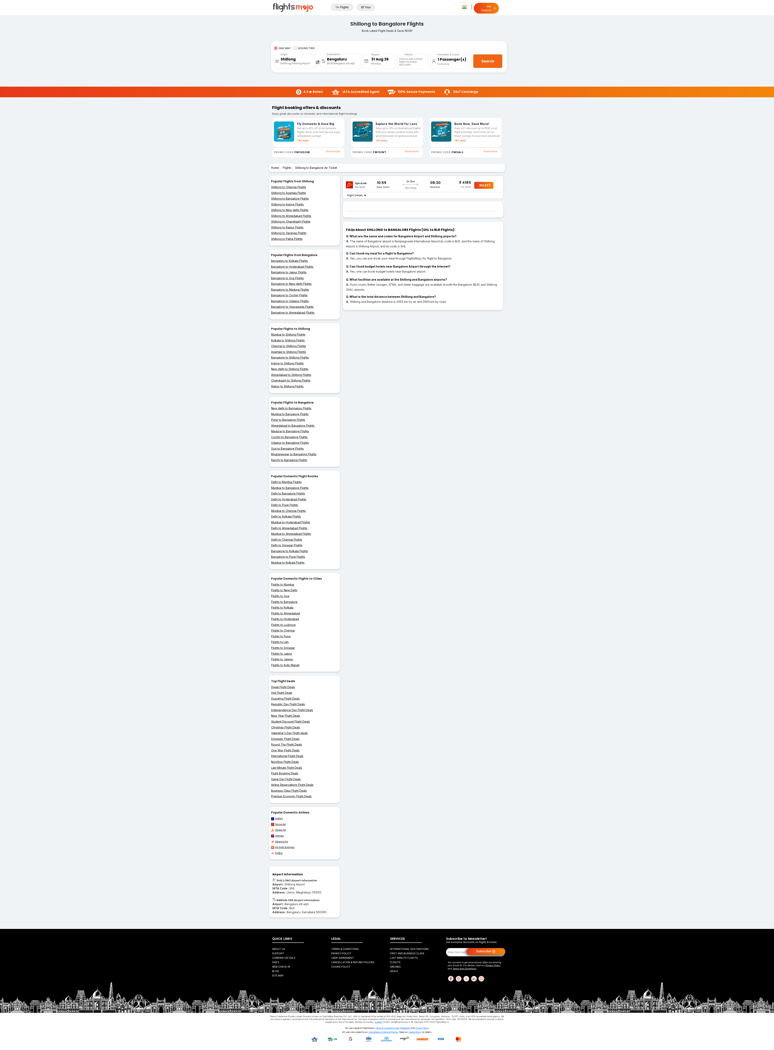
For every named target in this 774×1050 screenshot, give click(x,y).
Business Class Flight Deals (289, 790)
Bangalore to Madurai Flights (290, 289)
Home (275, 167)
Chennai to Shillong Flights (288, 346)
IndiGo (279, 818)
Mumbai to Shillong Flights (288, 334)
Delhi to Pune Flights (284, 505)
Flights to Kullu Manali (285, 665)
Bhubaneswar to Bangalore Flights (293, 454)
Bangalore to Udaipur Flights (290, 301)
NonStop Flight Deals (285, 762)
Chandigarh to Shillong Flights (290, 380)
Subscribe (484, 951)
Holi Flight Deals (281, 692)
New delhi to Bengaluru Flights (291, 408)
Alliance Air (281, 841)
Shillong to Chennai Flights (288, 187)
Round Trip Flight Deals (286, 744)
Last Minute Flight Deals (286, 767)
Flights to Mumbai (282, 584)
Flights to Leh (280, 642)
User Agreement (402, 1028)
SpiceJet (280, 824)
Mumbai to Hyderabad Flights (290, 522)
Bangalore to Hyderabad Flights (292, 266)
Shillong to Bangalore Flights (290, 198)
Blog (275, 971)
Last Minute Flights (404, 957)
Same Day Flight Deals (286, 779)
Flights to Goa (280, 596)
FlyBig (278, 853)
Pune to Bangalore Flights (288, 419)
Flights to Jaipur (281, 653)
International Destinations (409, 948)
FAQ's (275, 962)
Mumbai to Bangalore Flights (290, 414)
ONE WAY (285, 48)
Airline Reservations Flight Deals (292, 784)
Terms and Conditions (464, 968)
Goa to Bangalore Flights (287, 448)
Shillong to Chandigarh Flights (290, 221)
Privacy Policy (341, 953)
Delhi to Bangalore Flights (288, 493)
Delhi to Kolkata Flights (286, 516)
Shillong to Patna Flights (287, 239)
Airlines (395, 966)
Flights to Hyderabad (285, 619)
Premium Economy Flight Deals (291, 796)
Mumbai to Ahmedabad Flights (291, 533)
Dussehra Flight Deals (285, 698)
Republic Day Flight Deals (288, 704)
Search (487, 61)
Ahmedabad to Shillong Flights (291, 375)
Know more (333, 151)
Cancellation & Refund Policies (353, 962)
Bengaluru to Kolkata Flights (289, 260)
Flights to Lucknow (283, 625)
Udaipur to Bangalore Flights (290, 442)
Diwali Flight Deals (283, 687)
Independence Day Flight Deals (292, 710)
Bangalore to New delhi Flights (291, 283)
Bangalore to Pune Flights (288, 556)
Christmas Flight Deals (285, 727)
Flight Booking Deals (284, 773)
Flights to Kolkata (282, 607)
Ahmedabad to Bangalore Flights (292, 425)
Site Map (278, 975)
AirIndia (279, 835)
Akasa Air (280, 829)
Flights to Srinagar (283, 648)
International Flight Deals (287, 756)
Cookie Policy (340, 966)
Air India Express (285, 847)
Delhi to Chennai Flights (286, 539)
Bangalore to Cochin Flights (289, 295)
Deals (394, 971)
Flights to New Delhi (284, 590)
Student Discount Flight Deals (290, 721)
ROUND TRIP (306, 48)
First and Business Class (407, 953)
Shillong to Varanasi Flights (288, 233)
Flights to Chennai (283, 630)
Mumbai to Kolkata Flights (288, 562)
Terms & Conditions (345, 948)
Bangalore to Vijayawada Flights (292, 306)
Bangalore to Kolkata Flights (289, 551)
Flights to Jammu (282, 659)
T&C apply (303, 140)
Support (278, 953)
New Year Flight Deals (285, 715)
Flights (344, 7)
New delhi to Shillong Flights (289, 369)
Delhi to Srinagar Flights (286, 545)
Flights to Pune (281, 636)
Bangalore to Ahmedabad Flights (292, 312)
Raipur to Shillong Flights (287, 386)
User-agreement (342, 957)
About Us (278, 948)
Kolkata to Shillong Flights (288, 340)
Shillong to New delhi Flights (289, 210)
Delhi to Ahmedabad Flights (289, 528)
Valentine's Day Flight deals (289, 733)
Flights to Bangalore (284, 602)
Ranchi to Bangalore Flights (289, 460)
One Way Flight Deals (285, 750)
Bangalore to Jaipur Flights (289, 272)
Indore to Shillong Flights (287, 363)
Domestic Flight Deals (285, 739)
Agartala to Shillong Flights (288, 352)
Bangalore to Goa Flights (287, 278)
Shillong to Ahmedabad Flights (291, 216)
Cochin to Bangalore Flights (289, 437)
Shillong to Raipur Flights (287, 227)
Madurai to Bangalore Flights (290, 431)
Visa (367, 7)
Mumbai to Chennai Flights (288, 511)
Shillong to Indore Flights (287, 204)
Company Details (283, 957)
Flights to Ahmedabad (285, 613)
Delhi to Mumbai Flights (286, 482)
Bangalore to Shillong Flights (290, 357)
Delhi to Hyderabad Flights (288, 499)
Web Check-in (281, 966)
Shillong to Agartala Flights (288, 193)
